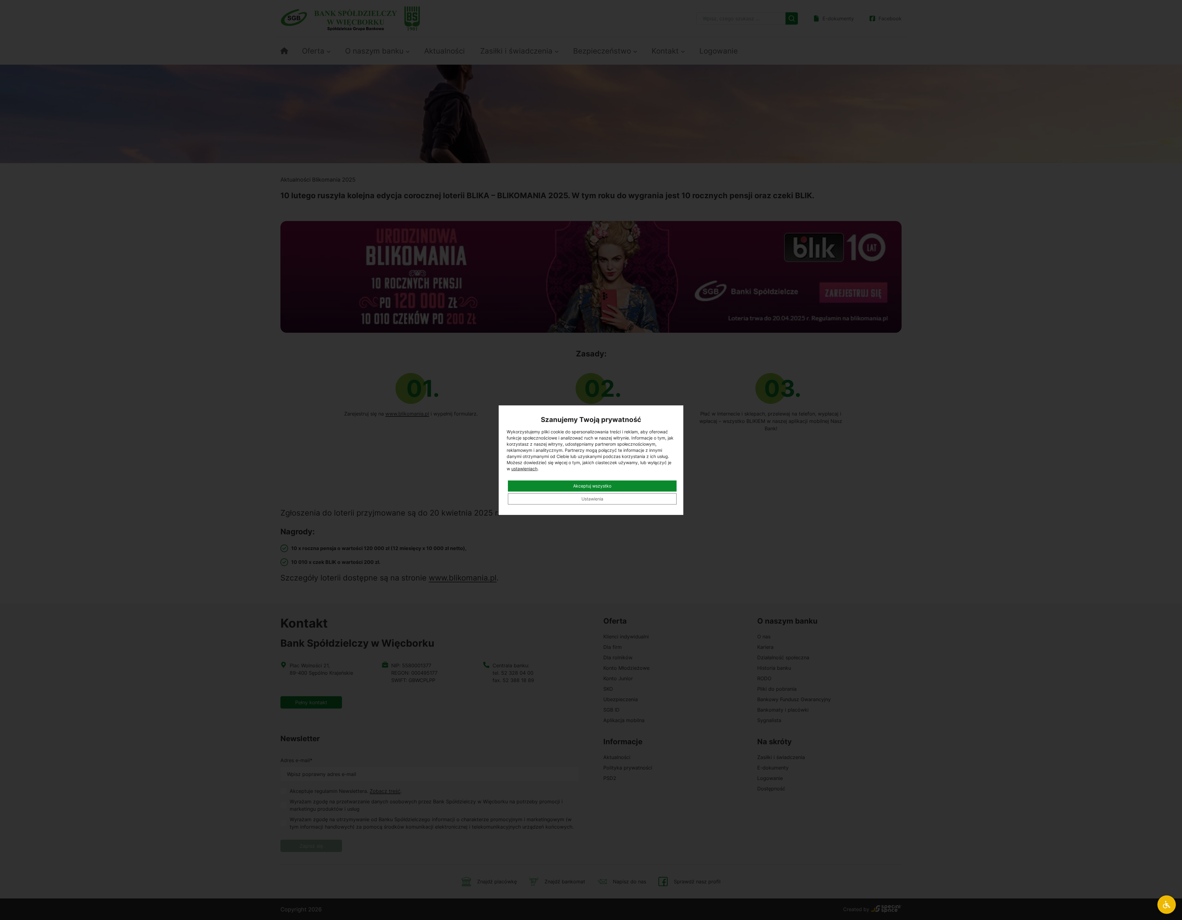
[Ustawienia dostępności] (1166, 904)
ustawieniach (524, 468)
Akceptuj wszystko (592, 485)
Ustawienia (592, 498)
